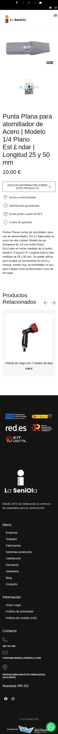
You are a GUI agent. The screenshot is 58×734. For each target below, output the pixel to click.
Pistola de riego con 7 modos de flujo (29, 363)
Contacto (11, 584)
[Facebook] (50, 7)
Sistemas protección (19, 552)
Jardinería (12, 571)
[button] (55, 15)
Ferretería (12, 565)
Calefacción (13, 558)
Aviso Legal (13, 605)
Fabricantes (13, 545)
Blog (9, 577)
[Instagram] (55, 7)
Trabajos (11, 539)
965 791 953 (9, 646)
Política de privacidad (19, 611)
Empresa (11, 532)
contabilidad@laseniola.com (22, 658)
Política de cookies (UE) (21, 618)
